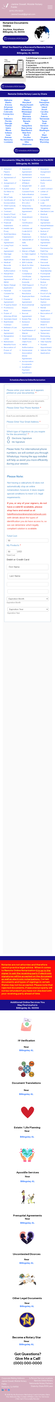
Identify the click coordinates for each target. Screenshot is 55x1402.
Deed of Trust (9, 214)
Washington (44, 131)
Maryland (26, 102)
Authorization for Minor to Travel (9, 191)
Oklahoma (26, 144)
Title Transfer (46, 341)
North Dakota (26, 140)
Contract (7, 211)
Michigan (27, 107)
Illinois (8, 130)
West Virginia (44, 136)
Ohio (27, 142)
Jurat (42, 186)
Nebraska (26, 119)
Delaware (8, 119)
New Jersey (26, 128)
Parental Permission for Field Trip (46, 248)
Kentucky (8, 140)
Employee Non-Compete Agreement (28, 299)
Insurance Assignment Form (45, 172)
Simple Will (26, 186)
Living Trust (8, 245)
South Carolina (44, 110)
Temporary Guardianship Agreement (27, 208)
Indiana (8, 133)
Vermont (44, 125)
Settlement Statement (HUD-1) (45, 322)
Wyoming (44, 142)
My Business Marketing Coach (25, 1394)
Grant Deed (27, 336)
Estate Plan (26, 319)
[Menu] (50, 7)
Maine (26, 100)
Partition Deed (46, 254)
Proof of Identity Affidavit (44, 288)
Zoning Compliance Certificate (27, 273)
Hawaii (8, 125)
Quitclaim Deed (10, 319)
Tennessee (44, 119)
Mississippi (27, 112)
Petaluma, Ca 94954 (10, 1387)
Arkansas (8, 107)
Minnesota (27, 109)
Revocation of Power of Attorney (10, 350)
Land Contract (46, 188)
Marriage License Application (8, 257)
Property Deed (10, 305)
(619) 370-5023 (16, 10)
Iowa (8, 135)
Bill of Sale (8, 197)
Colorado (8, 112)
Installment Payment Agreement (27, 370)
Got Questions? (27, 1354)
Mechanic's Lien (47, 211)
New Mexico (26, 130)
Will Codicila (27, 262)
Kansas (8, 137)
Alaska (8, 102)
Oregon (44, 100)
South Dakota (44, 115)
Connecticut (8, 115)
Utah (44, 123)
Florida (8, 121)
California (8, 109)
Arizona (8, 105)
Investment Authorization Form (46, 180)
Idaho (8, 128)
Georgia (8, 123)
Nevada (26, 121)
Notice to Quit (46, 237)
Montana (27, 116)
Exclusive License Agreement (27, 325)
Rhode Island (45, 106)
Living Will (44, 200)
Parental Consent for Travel (9, 293)
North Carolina (27, 136)
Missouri (27, 114)
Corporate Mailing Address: (13, 1378)
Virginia (44, 128)
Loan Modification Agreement (45, 206)
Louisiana (8, 142)
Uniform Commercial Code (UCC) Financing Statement (27, 231)
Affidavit (7, 174)
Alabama (8, 100)
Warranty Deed (28, 259)
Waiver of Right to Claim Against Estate (29, 254)
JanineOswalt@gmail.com (23, 14)
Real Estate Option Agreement (45, 302)
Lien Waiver (45, 197)
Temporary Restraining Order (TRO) (45, 336)
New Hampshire (27, 124)
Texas (44, 121)
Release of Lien (10, 327)
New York (26, 133)
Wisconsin (44, 140)
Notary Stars (45, 1394)
